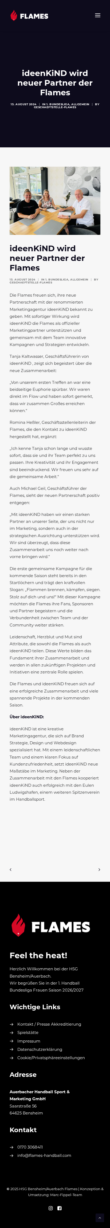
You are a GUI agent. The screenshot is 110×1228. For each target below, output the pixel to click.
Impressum (28, 1042)
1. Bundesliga (58, 104)
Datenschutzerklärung (39, 1050)
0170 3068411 (30, 1148)
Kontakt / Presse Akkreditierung (49, 1025)
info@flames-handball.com (44, 1156)
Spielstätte (27, 1033)
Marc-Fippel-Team (66, 1195)
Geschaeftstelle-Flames (55, 107)
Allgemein (80, 104)
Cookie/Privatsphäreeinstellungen (51, 1058)
